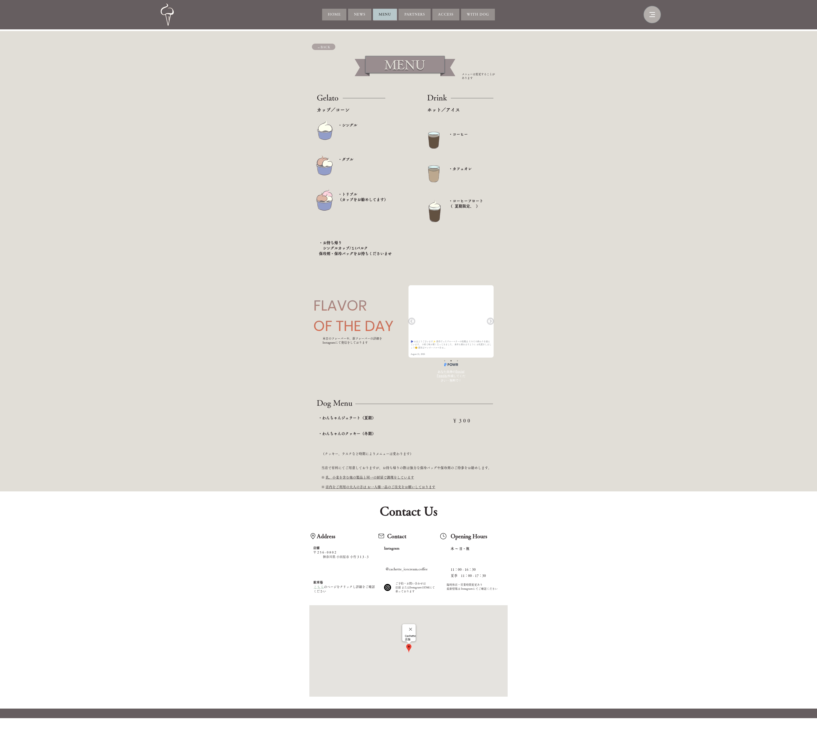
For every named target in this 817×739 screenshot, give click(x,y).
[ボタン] (168, 14)
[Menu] (652, 14)
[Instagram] (387, 587)
